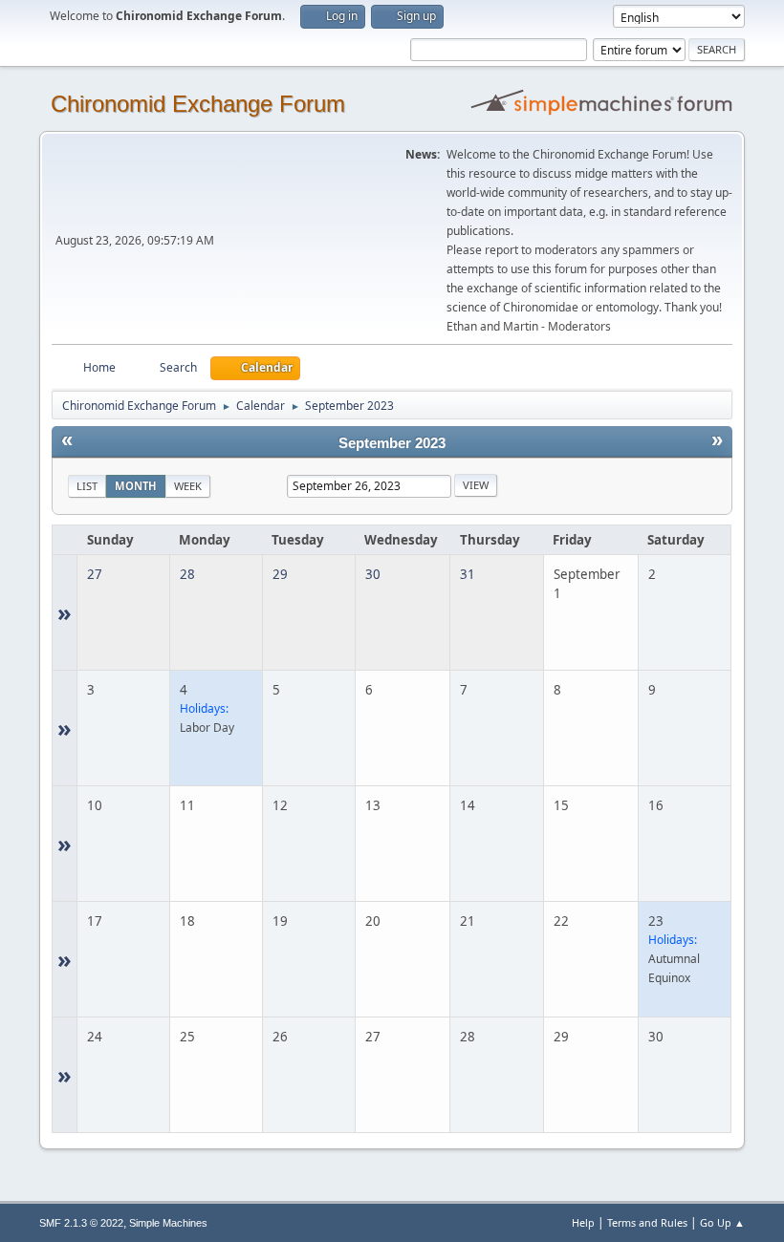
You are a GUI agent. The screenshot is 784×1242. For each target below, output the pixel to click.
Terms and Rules (647, 1222)
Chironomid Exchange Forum (198, 104)
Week (188, 486)
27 (94, 574)
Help (583, 1222)
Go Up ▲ (722, 1222)
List (87, 486)
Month (136, 486)
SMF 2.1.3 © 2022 (81, 1223)
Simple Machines (168, 1223)
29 (280, 574)
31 (467, 574)
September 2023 (392, 443)
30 (373, 574)
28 (187, 574)
